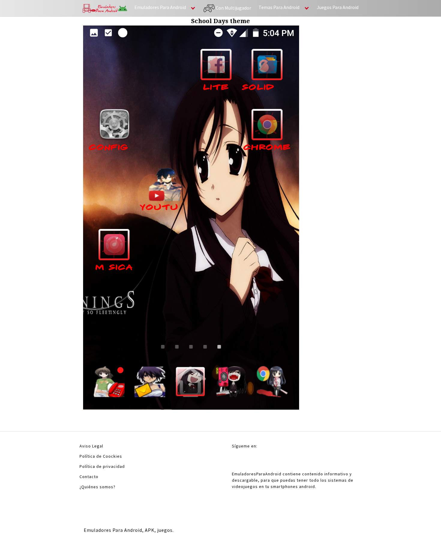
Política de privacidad (102, 466)
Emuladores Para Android (160, 7)
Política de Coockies (101, 456)
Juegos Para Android (337, 7)
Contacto (89, 476)
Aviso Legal (91, 446)
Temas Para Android (279, 7)
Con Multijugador (233, 8)
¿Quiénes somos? (98, 486)
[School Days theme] (191, 219)
